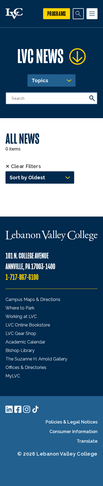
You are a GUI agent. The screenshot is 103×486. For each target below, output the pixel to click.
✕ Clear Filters (23, 166)
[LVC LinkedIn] (9, 409)
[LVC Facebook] (17, 409)
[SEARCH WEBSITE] (78, 13)
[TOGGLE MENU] (92, 13)
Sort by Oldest (27, 177)
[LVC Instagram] (26, 409)
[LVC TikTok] (35, 409)
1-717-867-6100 (21, 277)
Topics (40, 80)
